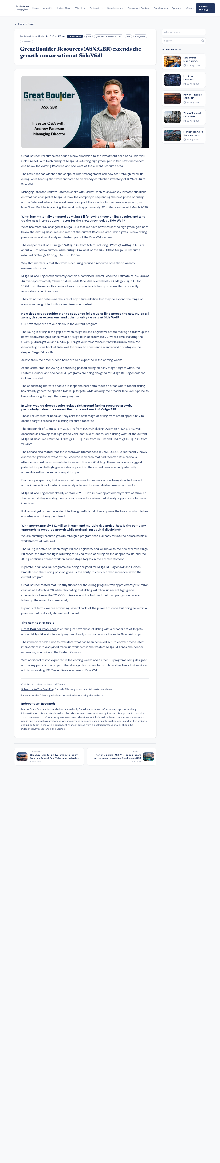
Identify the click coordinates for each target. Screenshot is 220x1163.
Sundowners (161, 8)
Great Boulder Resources (39, 629)
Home (35, 8)
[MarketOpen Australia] (22, 8)
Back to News (24, 24)
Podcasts (95, 8)
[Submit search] (203, 41)
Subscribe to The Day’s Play (37, 689)
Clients (190, 8)
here (30, 684)
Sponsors (177, 8)
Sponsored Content (139, 8)
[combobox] (184, 32)
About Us (48, 8)
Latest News (64, 8)
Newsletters (114, 8)
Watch (78, 8)
